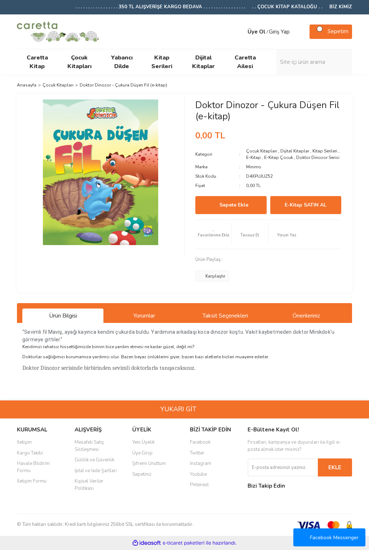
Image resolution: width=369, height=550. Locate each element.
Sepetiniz (141, 474)
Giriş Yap (279, 31)
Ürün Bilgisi (63, 316)
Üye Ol (257, 31)
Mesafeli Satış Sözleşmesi (89, 446)
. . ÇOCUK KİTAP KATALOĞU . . (287, 7)
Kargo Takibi (30, 453)
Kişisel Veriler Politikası (89, 485)
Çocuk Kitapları (261, 151)
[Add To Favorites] (213, 234)
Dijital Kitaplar (294, 151)
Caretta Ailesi (245, 62)
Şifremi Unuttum (149, 463)
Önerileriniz (306, 316)
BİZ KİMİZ (340, 7)
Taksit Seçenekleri (225, 316)
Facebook (200, 442)
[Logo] (58, 31)
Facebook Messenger (334, 537)
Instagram (200, 463)
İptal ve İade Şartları (96, 470)
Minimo (253, 167)
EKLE (334, 467)
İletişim (24, 442)
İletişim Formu (31, 481)
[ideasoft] (146, 543)
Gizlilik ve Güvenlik (94, 460)
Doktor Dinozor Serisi (317, 157)
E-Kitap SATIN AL (305, 204)
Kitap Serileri (324, 151)
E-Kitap (253, 157)
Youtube (198, 474)
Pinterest (199, 485)
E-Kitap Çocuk (278, 157)
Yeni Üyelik (143, 442)
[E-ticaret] (184, 543)
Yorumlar (144, 316)
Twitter (197, 453)
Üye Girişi (142, 453)
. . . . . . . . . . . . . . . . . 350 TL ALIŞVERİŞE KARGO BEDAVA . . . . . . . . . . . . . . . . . (160, 7)
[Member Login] (240, 31)
